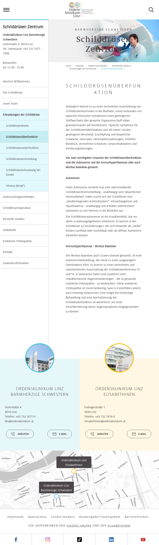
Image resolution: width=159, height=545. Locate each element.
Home (68, 66)
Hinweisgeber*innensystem (99, 517)
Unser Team (10, 103)
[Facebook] (16, 539)
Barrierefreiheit (137, 517)
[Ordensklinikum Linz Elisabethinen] (74, 473)
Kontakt (7, 252)
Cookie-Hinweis (63, 517)
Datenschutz (37, 517)
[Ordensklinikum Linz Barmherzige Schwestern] (56, 498)
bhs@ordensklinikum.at (19, 421)
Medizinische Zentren (97, 66)
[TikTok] (79, 539)
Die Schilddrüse (12, 92)
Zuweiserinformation (16, 263)
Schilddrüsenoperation (17, 208)
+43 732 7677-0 (25, 416)
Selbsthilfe (9, 230)
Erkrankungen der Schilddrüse (21, 114)
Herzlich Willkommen (16, 81)
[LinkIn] (111, 539)
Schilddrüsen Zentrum (121, 66)
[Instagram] (47, 539)
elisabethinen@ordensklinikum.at (104, 421)
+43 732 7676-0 (105, 416)
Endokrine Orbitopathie (17, 241)
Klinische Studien (13, 219)
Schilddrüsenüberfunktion (112, 68)
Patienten (80, 66)
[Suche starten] (151, 9)
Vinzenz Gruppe (79, 525)
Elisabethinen (119, 525)
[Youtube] (143, 539)
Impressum (15, 517)
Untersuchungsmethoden (18, 197)
